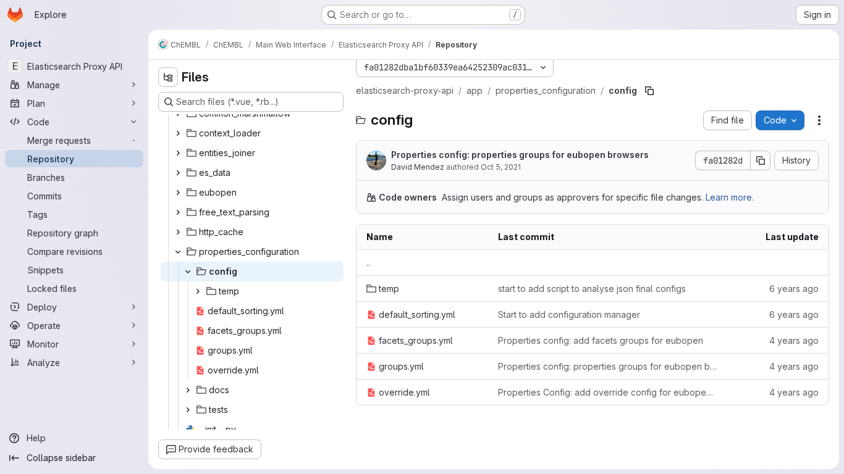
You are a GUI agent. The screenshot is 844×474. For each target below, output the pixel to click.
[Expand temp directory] (197, 291)
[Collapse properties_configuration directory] (178, 251)
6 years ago (794, 288)
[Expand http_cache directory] (178, 232)
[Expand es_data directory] (178, 172)
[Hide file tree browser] (168, 77)
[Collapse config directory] (187, 271)
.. (368, 262)
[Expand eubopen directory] (178, 192)
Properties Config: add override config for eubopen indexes (607, 392)
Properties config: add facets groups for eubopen (600, 340)
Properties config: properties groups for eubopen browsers (520, 154)
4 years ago (794, 340)
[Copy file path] (649, 91)
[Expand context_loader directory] (178, 133)
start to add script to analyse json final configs (592, 288)
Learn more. (730, 197)
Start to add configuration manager (569, 314)
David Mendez (417, 167)
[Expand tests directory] (187, 409)
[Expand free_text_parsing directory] (178, 212)
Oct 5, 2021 (501, 167)
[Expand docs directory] (187, 390)
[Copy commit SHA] (760, 160)
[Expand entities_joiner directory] (178, 153)
